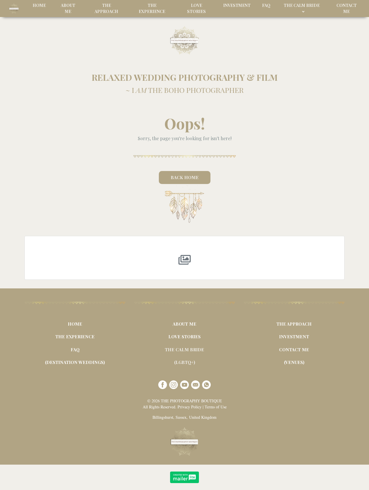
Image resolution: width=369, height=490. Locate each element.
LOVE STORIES (184, 336)
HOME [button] (39, 5)
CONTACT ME (294, 349)
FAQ (75, 349)
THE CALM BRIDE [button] (302, 5)
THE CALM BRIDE (184, 349)
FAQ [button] (266, 5)
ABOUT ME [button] (68, 8)
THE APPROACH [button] (106, 8)
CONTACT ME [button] (346, 8)
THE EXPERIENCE (75, 336)
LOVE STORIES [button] (196, 8)
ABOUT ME (184, 324)
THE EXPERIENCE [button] (152, 8)
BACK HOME (185, 177)
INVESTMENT (294, 336)
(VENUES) (294, 362)
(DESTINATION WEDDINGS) (75, 362)
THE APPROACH (294, 324)
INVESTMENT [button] (237, 5)
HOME (75, 324)
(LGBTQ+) (184, 362)
